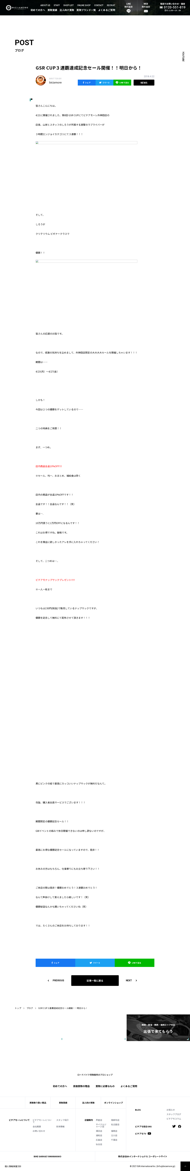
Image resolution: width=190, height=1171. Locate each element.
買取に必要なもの (105, 1086)
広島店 (99, 1140)
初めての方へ (38, 10)
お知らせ (171, 1110)
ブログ (30, 1008)
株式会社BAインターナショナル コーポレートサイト (142, 1156)
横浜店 (99, 1131)
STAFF (57, 5)
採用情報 (60, 1126)
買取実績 (52, 10)
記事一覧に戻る (95, 980)
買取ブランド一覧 (86, 10)
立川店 (114, 1135)
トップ (18, 1008)
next (129, 980)
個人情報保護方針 (13, 1166)
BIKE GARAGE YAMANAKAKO (47, 1156)
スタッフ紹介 (62, 1120)
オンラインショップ (113, 1102)
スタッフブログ (174, 1114)
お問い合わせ (39, 1131)
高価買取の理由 (81, 1086)
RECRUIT (111, 5)
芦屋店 (99, 1120)
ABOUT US (45, 5)
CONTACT (98, 5)
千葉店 (114, 1140)
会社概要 (37, 1126)
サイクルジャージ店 (101, 1125)
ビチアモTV (140, 1133)
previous (58, 980)
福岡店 (114, 1131)
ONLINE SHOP (84, 5)
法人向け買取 (67, 10)
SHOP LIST (68, 5)
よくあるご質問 (106, 10)
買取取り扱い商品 (38, 1102)
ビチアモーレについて (42, 1121)
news (144, 82)
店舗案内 (89, 1120)
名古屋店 (115, 1124)
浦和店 (99, 1135)
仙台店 (99, 1144)
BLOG (138, 1110)
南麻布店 (115, 1120)
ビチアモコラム (174, 1119)
